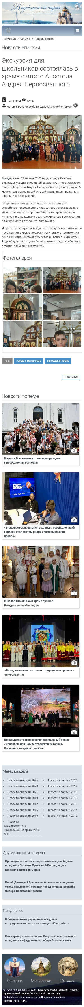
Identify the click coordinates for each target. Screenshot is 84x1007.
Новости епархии (44, 38)
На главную (9, 38)
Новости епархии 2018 (62, 798)
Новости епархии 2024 (62, 780)
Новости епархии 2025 (22, 780)
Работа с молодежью (28, 360)
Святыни (14, 981)
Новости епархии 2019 (22, 798)
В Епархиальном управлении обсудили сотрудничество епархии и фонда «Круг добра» (37, 921)
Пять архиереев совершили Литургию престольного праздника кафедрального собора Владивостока (40, 938)
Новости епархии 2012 (62, 815)
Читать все (71, 376)
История (67, 981)
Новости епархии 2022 (62, 786)
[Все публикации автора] (75, 106)
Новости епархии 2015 (22, 810)
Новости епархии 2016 (62, 804)
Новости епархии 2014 (62, 810)
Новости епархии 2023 (22, 786)
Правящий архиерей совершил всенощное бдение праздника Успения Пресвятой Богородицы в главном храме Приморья (39, 865)
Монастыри (41, 981)
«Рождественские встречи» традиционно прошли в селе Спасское (39, 672)
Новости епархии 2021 (22, 792)
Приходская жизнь (58, 360)
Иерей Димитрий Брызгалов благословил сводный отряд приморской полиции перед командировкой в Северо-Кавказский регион (40, 887)
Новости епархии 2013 (22, 815)
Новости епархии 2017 (22, 804)
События (25, 38)
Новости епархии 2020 (62, 792)
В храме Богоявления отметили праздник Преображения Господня (32, 460)
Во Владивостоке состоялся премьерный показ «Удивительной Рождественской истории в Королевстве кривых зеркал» (36, 744)
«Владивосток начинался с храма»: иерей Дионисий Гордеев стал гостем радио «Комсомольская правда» (39, 532)
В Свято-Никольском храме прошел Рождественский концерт (28, 603)
